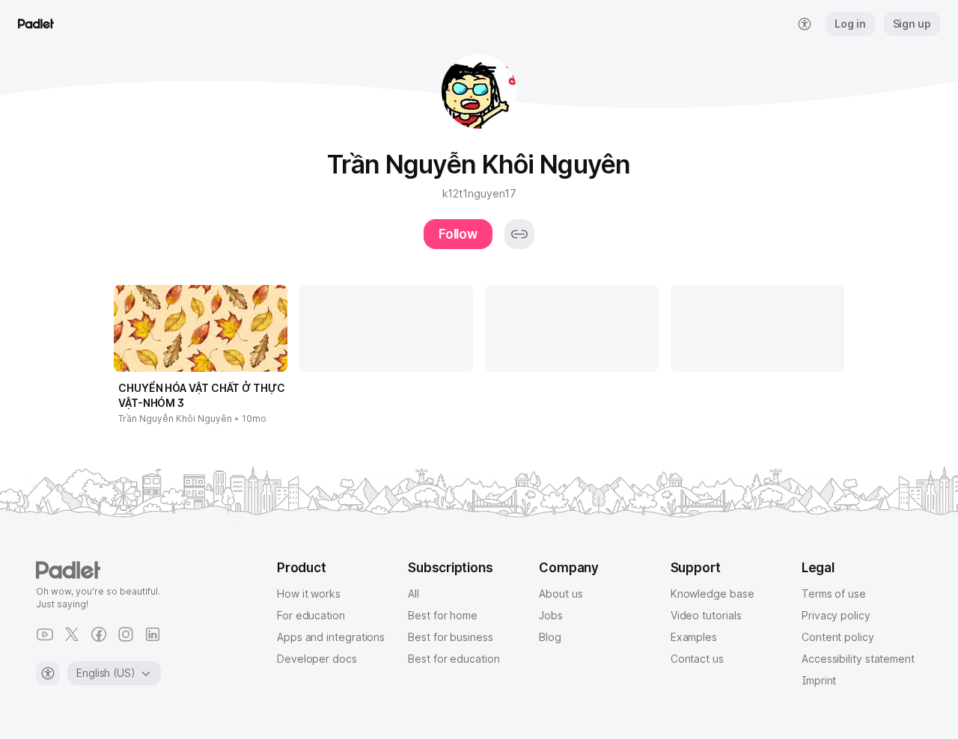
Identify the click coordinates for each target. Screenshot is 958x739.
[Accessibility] (48, 673)
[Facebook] (99, 634)
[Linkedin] (153, 634)
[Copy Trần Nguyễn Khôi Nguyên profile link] (519, 234)
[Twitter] (72, 634)
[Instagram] (126, 634)
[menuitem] (805, 24)
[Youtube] (45, 634)
